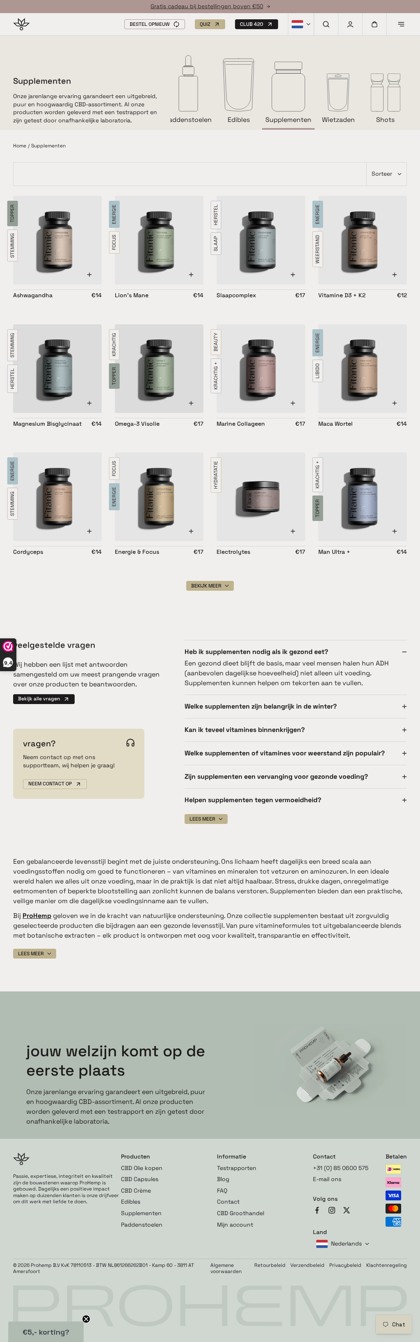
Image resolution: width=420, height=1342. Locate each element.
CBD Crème (136, 1190)
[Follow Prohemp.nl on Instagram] (332, 1211)
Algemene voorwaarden (226, 1268)
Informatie (231, 1156)
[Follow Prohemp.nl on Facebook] (317, 1211)
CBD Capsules (139, 1179)
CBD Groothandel (240, 1213)
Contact (228, 1201)
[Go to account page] (350, 24)
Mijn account (235, 1224)
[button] (154, 24)
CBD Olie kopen (141, 1168)
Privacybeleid (345, 1265)
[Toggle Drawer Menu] (401, 24)
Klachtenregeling (386, 1265)
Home (19, 146)
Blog (223, 1179)
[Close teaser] (86, 1319)
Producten (135, 1156)
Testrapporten (236, 1168)
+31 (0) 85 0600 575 (340, 1168)
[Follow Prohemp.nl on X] (346, 1211)
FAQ (222, 1190)
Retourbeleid (269, 1265)
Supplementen (141, 1213)
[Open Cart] (374, 24)
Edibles (130, 1201)
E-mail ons (327, 1179)
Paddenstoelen (141, 1224)
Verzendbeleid (307, 1265)
